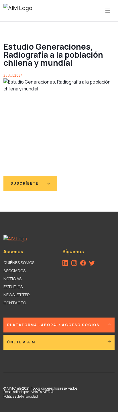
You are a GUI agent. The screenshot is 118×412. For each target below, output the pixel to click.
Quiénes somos (18, 262)
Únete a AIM (21, 342)
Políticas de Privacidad (20, 396)
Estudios (13, 286)
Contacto (14, 302)
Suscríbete (25, 183)
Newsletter (16, 294)
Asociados (14, 270)
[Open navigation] (108, 10)
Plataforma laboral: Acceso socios (53, 324)
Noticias (12, 278)
